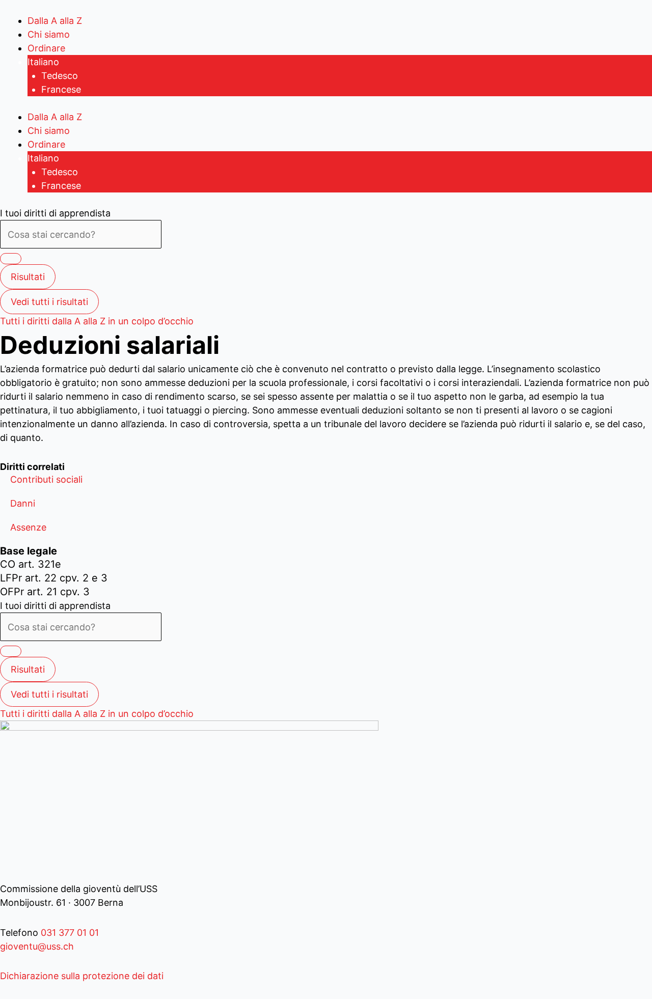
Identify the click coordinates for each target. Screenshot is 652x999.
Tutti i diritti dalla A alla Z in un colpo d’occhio (97, 321)
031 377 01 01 (68, 932)
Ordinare (46, 48)
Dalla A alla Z (55, 20)
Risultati (28, 276)
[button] (46, 479)
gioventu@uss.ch (37, 946)
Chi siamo (49, 34)
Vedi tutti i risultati (49, 301)
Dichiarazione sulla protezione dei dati (82, 975)
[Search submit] (10, 258)
